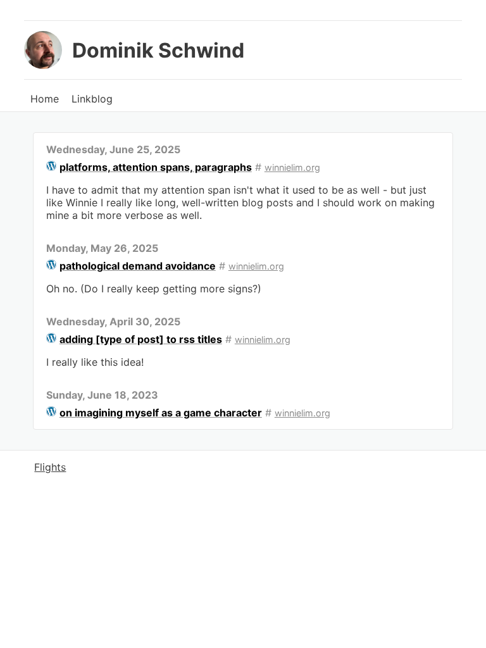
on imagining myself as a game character (160, 412)
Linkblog (92, 98)
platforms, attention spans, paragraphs (155, 167)
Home (44, 98)
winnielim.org (292, 167)
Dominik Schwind (158, 50)
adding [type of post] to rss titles (140, 339)
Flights (50, 467)
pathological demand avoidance (137, 265)
